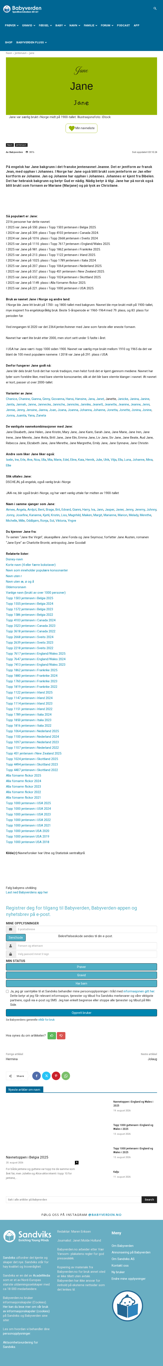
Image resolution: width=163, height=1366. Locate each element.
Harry (86, 509)
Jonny (10, 515)
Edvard (66, 509)
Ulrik (106, 460)
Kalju (116, 1171)
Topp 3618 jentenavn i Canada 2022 (30, 631)
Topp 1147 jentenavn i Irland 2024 (29, 698)
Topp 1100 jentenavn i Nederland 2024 (32, 737)
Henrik (90, 460)
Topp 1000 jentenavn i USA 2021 (28, 825)
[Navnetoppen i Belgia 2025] (42, 1124)
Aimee (10, 509)
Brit (57, 509)
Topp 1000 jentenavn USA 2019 (27, 836)
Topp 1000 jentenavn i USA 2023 (28, 814)
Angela (21, 509)
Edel (66, 460)
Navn (73, 25)
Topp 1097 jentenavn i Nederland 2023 (32, 742)
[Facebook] (36, 1076)
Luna (127, 460)
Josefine (22, 515)
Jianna (43, 410)
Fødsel (44, 25)
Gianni (76, 509)
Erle (22, 460)
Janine (144, 399)
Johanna (86, 410)
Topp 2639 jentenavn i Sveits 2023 (29, 642)
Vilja (114, 460)
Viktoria (61, 521)
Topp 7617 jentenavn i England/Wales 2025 (35, 653)
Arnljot (32, 509)
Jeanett (97, 404)
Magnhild (74, 515)
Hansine (80, 399)
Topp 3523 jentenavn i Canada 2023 (30, 626)
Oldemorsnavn (16, 587)
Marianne (110, 515)
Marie (58, 460)
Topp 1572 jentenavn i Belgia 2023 (29, 609)
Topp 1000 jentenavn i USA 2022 (28, 820)
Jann (100, 509)
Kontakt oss (120, 1265)
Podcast (123, 25)
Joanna (73, 410)
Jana (91, 399)
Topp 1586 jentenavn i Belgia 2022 (29, 615)
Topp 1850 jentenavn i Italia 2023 (28, 720)
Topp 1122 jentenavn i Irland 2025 (29, 692)
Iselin (9, 460)
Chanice (11, 399)
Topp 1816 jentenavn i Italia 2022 (28, 725)
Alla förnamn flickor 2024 (23, 781)
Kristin (55, 515)
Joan (52, 410)
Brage (50, 509)
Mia (50, 460)
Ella (120, 460)
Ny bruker (118, 1272)
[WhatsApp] (66, 1076)
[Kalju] (97, 1177)
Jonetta (112, 410)
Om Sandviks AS (123, 1259)
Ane (29, 460)
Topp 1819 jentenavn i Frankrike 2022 (31, 687)
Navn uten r (14, 576)
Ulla (43, 460)
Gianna (36, 399)
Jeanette (110, 404)
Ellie (8, 465)
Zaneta (41, 415)
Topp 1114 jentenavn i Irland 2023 (29, 703)
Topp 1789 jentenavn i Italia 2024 (28, 714)
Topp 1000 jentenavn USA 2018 (27, 842)
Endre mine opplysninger (129, 1279)
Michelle (11, 521)
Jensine (31, 410)
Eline (73, 460)
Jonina (136, 410)
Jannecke (44, 404)
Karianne (35, 515)
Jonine (147, 410)
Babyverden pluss (30, 42)
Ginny (46, 399)
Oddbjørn (32, 521)
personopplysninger (16, 1333)
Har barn (81, 983)
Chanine (24, 399)
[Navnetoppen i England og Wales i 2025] (97, 1107)
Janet (100, 399)
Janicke (123, 399)
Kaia (81, 460)
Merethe (145, 515)
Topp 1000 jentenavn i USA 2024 (28, 809)
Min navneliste (85, 128)
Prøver (10, 25)
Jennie (10, 410)
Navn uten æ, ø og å (20, 581)
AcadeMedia (41, 1275)
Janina (134, 399)
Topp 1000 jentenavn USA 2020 (27, 831)
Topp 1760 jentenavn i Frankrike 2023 (31, 681)
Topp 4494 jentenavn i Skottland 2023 (32, 764)
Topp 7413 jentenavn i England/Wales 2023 (35, 665)
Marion (122, 515)
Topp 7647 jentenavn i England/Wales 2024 (35, 659)
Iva (93, 509)
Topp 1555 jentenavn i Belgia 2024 (29, 604)
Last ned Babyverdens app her (27, 892)
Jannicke (72, 404)
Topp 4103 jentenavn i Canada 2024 (30, 620)
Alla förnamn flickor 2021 (23, 798)
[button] (155, 8)
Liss (64, 515)
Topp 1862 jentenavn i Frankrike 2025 (31, 670)
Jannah (21, 404)
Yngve (72, 521)
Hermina (12, 1059)
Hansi (70, 399)
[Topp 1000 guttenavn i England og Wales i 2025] (97, 1131)
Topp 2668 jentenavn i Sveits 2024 (29, 637)
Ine (17, 460)
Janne (32, 404)
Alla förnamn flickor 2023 (23, 786)
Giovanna (57, 399)
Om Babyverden (122, 1246)
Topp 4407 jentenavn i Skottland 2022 (32, 770)
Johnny (151, 509)
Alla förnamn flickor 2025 (23, 775)
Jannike (85, 404)
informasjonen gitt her (139, 991)
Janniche (58, 404)
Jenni (146, 404)
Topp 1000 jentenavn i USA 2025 (28, 803)
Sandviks (9, 1258)
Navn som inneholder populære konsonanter (37, 570)
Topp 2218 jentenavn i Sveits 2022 (29, 648)
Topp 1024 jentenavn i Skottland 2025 (32, 759)
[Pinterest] (56, 1076)
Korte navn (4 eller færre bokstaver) (31, 565)
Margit (97, 515)
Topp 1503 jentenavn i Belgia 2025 (29, 598)
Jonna (10, 415)
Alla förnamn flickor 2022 (23, 792)
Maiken (87, 515)
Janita (10, 404)
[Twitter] (46, 1076)
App (136, 25)
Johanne (99, 410)
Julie (99, 460)
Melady (133, 515)
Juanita (21, 415)
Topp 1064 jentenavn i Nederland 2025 (32, 731)
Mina (149, 460)
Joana (62, 410)
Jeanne (136, 404)
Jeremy (140, 509)
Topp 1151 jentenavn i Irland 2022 (29, 709)
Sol (52, 521)
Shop (9, 42)
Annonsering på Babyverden (131, 1252)
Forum (105, 25)
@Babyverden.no (105, 1214)
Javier (120, 509)
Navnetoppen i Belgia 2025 (27, 1157)
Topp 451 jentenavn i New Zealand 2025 (33, 753)
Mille (22, 521)
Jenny (21, 410)
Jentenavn (21, 53)
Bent (41, 509)
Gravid (27, 25)
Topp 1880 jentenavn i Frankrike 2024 (31, 676)
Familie (89, 25)
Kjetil (46, 515)
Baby (59, 25)
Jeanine (123, 404)
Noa (37, 460)
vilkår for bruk (46, 1019)
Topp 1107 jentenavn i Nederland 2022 (32, 748)
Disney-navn (14, 559)
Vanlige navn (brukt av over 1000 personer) (36, 593)
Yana (31, 415)
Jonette (124, 410)
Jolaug (152, 1059)
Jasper (109, 509)
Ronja (44, 521)
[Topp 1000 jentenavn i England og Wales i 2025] (97, 1154)
